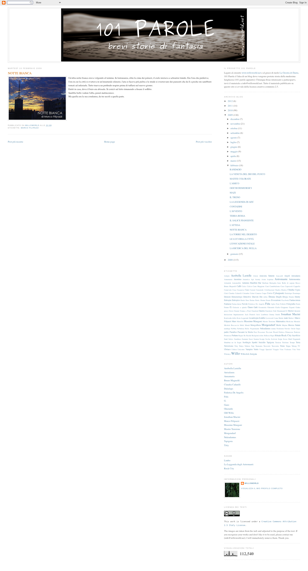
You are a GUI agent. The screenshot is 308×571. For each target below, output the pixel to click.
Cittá (226, 293)
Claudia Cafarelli (235, 293)
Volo (298, 349)
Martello (240, 321)
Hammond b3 (282, 311)
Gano (250, 307)
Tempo (292, 342)
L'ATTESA (235, 225)
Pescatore (261, 332)
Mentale (297, 321)
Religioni (255, 335)
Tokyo (241, 346)
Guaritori (254, 311)
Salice (231, 339)
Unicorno (241, 349)
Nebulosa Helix (243, 328)
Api (252, 279)
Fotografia (290, 304)
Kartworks (228, 318)
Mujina (284, 325)
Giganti (292, 307)
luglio (233, 142)
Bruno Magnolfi (230, 286)
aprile (233, 156)
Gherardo (270, 307)
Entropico (236, 300)
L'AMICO (234, 183)
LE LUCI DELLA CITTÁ (242, 239)
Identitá (297, 311)
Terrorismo (228, 346)
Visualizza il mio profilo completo (262, 488)
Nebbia (233, 328)
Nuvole (287, 328)
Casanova (240, 290)
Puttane (235, 335)
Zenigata (253, 354)
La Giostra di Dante (289, 72)
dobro (265, 297)
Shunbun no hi (230, 342)
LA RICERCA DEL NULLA (243, 248)
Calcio (249, 286)
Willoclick (245, 354)
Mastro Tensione (269, 321)
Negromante (254, 328)
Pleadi (275, 332)
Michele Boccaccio (231, 325)
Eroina (252, 300)
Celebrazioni (269, 290)
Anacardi (279, 276)
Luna (276, 318)
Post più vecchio (204, 141)
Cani (267, 286)
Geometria (262, 307)
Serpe (280, 339)
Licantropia (253, 318)
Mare (234, 321)
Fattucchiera (236, 304)
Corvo (269, 293)
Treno (282, 346)
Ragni (240, 335)
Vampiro (249, 349)
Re (245, 335)
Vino (281, 349)
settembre (235, 133)
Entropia (227, 300)
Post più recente (15, 141)
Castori (252, 290)
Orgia (298, 328)
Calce (244, 286)
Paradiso (233, 332)
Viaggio (276, 349)
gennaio (234, 253)
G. (231, 307)
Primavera (289, 332)
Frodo (298, 304)
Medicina (289, 321)
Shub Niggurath (294, 339)
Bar (259, 282)
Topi (252, 346)
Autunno (245, 282)
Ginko (298, 307)
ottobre (234, 128)
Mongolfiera (255, 325)
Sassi (251, 339)
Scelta (267, 339)
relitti (261, 335)
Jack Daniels (250, 314)
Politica (281, 332)
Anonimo (238, 279)
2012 (230, 101)
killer (234, 318)
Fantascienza (294, 300)
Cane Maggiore (259, 286)
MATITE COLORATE (240, 178)
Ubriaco (227, 349)
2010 (230, 110)
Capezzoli (289, 286)
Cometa (258, 293)
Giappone (284, 307)
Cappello (296, 286)
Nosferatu (280, 328)
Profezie (297, 332)
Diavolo (255, 296)
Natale (297, 325)
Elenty (297, 296)
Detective (247, 296)
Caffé (239, 286)
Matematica (280, 321)
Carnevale (228, 290)
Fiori (277, 304)
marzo (233, 160)
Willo (235, 353)
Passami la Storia (245, 332)
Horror (291, 310)
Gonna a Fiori (245, 311)
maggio (234, 151)
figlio (273, 304)
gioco (226, 311)
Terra (298, 342)
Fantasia (227, 304)
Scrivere (274, 339)
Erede (243, 300)
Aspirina (270, 279)
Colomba (245, 293)
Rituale (278, 335)
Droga (285, 296)
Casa (234, 290)
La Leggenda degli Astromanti (238, 464)
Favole (245, 304)
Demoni (227, 296)
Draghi (279, 296)
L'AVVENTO (236, 211)
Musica (291, 325)
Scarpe (262, 339)
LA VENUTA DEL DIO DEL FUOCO (247, 174)
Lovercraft (270, 318)
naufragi (227, 328)
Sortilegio (247, 342)
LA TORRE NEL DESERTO (243, 234)
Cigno (297, 289)
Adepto (227, 276)
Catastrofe (260, 290)
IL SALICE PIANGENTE (242, 220)
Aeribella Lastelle (241, 275)
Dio (261, 296)
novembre (235, 123)
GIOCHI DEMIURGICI (241, 188)
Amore (271, 275)
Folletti (283, 304)
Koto (239, 318)
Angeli (287, 275)
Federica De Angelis (256, 304)
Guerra (262, 310)
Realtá (248, 335)
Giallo (277, 307)
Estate (268, 300)
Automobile (236, 283)
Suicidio (262, 342)
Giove (231, 311)
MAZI (233, 192)
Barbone (265, 283)
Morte (278, 325)
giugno (234, 146)
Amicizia (263, 275)
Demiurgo (296, 293)
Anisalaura (295, 275)
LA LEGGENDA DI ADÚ (242, 201)
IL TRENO (235, 197)
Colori (252, 293)
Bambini (253, 282)
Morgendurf (268, 325)
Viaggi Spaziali (265, 349)
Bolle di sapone (288, 283)
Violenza (287, 349)
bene (279, 283)
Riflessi (267, 335)
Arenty (257, 279)
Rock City (286, 335)
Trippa (288, 346)
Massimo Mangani (253, 321)
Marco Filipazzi (30, 128)
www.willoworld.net (251, 72)
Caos (282, 286)
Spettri (254, 342)
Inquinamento (238, 314)
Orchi (293, 328)
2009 (230, 115)
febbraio (234, 165)
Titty (236, 346)
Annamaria (228, 279)
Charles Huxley (281, 290)
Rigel (272, 335)
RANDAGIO (235, 169)
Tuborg (294, 346)
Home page (109, 141)
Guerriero (268, 311)
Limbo (262, 317)
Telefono (285, 342)
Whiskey (227, 354)
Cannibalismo (275, 286)
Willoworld (252, 483)
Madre (281, 318)
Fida (267, 303)
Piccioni (269, 332)
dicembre (235, 119)
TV (299, 346)
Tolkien (247, 346)
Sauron (256, 339)
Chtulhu (291, 289)
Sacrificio (296, 335)
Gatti (256, 307)
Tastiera (278, 342)
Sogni (239, 342)
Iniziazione (228, 314)
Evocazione (276, 300)
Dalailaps (288, 293)
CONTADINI (236, 206)
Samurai (245, 339)
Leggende (244, 318)
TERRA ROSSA (237, 215)
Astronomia (294, 279)
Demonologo (237, 296)
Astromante (281, 279)
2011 (230, 105)
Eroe (247, 300)
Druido (291, 297)
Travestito (275, 346)
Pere (255, 332)
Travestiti (266, 346)
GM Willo (229, 412)
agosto (233, 137)
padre (226, 332)
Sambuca (237, 339)
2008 (230, 259)
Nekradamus (265, 328)
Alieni (255, 276)
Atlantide (227, 283)
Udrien (234, 349)
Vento (256, 349)
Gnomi (236, 311)
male (286, 318)
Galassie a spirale (240, 307)
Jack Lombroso (262, 314)
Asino (263, 279)
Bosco (298, 283)
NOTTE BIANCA (238, 229)
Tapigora (270, 342)
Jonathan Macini (290, 314)
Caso (247, 289)
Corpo (264, 293)
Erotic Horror (260, 300)
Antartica (246, 279)
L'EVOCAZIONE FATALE (242, 243)
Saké (226, 339)
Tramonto (258, 346)
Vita (294, 349)
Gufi (274, 311)
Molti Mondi (245, 325)
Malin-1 (291, 318)
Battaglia (273, 283)
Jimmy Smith (274, 314)
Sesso (285, 339)
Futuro (226, 307)
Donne (272, 296)
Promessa (227, 335)
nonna (273, 328)
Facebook (285, 300)
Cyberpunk (278, 293)
